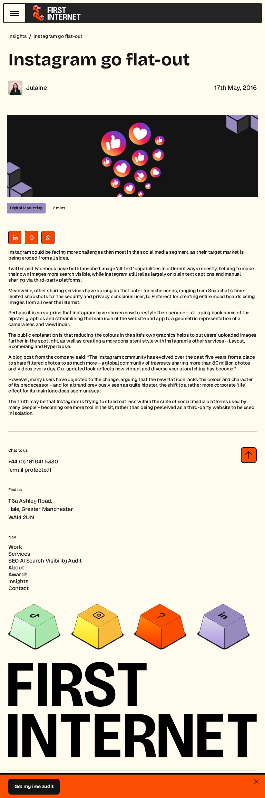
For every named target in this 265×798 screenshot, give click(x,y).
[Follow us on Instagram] (97, 626)
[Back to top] (249, 455)
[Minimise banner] (256, 781)
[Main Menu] (14, 13)
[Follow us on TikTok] (34, 626)
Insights (17, 36)
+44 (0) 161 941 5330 (33, 461)
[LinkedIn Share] (14, 237)
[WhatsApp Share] (48, 237)
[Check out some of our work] (160, 626)
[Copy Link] (31, 237)
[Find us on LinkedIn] (223, 626)
